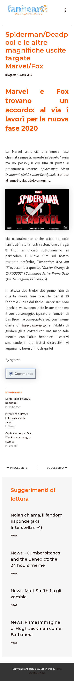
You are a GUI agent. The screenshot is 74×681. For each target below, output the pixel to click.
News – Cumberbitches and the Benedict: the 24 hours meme (35, 559)
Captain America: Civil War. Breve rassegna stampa (18, 437)
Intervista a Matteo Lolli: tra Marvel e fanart (17, 418)
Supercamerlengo (34, 325)
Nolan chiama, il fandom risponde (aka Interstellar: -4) (36, 521)
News (14, 535)
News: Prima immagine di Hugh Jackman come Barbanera (36, 628)
